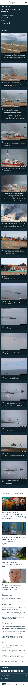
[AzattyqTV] (17, 684)
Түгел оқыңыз (5, 30)
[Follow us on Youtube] (9, 671)
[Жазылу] (22, 671)
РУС (10, 684)
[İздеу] (23, 684)
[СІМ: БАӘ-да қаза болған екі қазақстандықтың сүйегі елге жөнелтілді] (14, 553)
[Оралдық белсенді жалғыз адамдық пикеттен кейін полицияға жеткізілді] (14, 576)
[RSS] (18, 671)
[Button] (3, 21)
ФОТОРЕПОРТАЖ (5, 6)
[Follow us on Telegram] (15, 671)
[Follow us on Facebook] (2, 671)
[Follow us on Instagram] (12, 671)
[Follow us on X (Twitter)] (5, 671)
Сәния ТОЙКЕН (5, 17)
